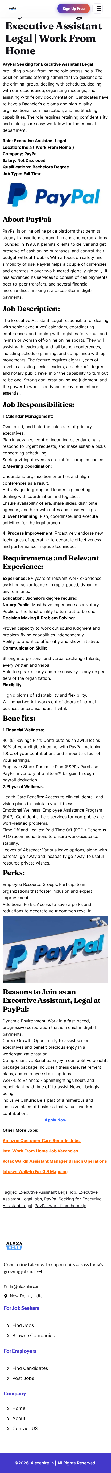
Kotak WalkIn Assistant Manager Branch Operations (55, 1161)
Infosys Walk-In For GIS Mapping (35, 1171)
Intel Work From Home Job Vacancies (40, 1150)
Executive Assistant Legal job (47, 1192)
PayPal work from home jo (60, 1205)
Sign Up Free (73, 8)
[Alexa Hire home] (12, 8)
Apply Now (56, 1119)
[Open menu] (97, 8)
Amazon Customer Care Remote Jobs (42, 1140)
